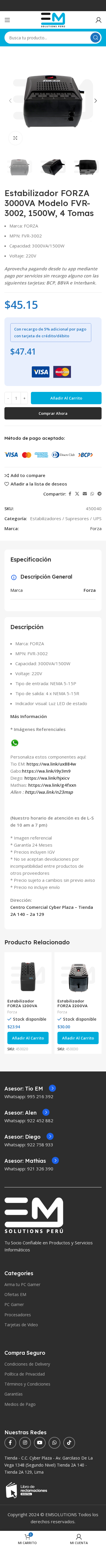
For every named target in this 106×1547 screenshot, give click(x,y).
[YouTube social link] (40, 1443)
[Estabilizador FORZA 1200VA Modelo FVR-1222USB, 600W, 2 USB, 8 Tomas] (28, 975)
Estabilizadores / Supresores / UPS (66, 518)
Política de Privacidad (24, 1374)
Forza (96, 528)
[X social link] (77, 494)
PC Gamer (14, 1304)
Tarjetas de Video (21, 1324)
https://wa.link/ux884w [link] (51, 764)
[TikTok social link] (69, 1443)
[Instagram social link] (25, 1443)
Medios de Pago (20, 1404)
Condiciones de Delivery (27, 1364)
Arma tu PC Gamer (22, 1284)
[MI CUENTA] (99, 20)
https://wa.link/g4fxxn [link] (52, 785)
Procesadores (17, 1314)
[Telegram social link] (99, 494)
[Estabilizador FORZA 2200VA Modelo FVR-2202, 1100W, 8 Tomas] (78, 975)
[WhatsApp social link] (92, 494)
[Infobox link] (30, 1089)
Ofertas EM (15, 1294)
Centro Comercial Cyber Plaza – (44, 907)
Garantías (13, 1394)
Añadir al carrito (66, 398)
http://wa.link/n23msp (49, 792)
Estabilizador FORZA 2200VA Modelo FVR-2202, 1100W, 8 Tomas (75, 1008)
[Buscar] (95, 38)
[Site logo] (53, 19)
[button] (10, 101)
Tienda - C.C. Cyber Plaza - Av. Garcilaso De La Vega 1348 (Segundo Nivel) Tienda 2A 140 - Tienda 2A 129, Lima (48, 1465)
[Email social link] (85, 494)
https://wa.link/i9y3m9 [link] (46, 771)
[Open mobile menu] (7, 20)
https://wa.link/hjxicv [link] (46, 778)
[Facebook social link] (69, 494)
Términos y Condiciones (27, 1384)
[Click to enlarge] (15, 138)
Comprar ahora (53, 413)
